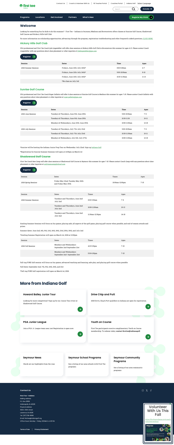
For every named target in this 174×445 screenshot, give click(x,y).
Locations (40, 17)
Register (27, 57)
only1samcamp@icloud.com (54, 164)
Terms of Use (25, 429)
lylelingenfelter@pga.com (86, 51)
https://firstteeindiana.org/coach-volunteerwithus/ (158, 420)
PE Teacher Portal (100, 3)
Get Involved (57, 18)
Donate (146, 9)
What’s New (88, 17)
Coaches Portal (116, 3)
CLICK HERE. (148, 38)
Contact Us (60, 3)
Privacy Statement (42, 429)
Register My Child (140, 17)
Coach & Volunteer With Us (79, 3)
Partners (73, 17)
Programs (24, 18)
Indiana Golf (131, 3)
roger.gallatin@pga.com (73, 97)
